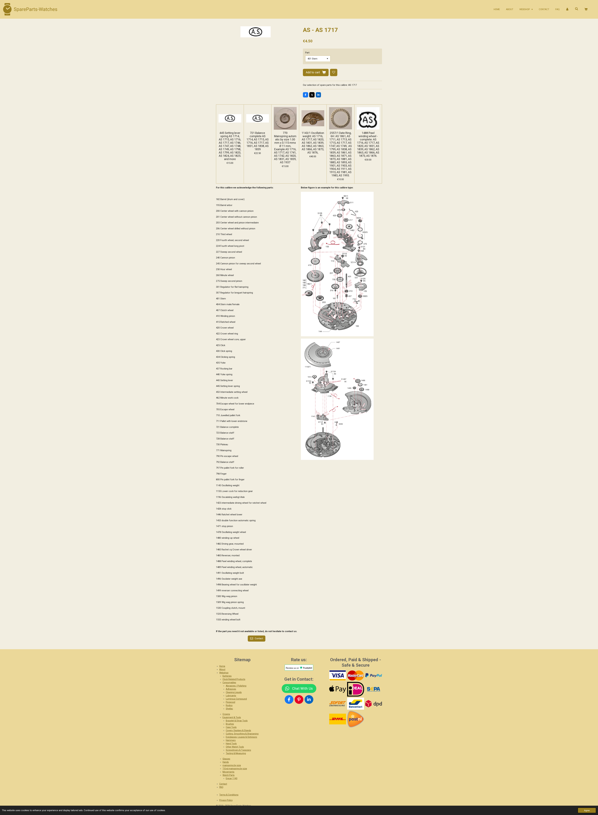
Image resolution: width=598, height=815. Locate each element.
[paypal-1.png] (373, 675)
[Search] (576, 9)
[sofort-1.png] (337, 703)
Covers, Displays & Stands (238, 730)
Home (222, 666)
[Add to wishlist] (333, 72)
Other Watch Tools (235, 747)
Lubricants (231, 695)
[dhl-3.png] (337, 719)
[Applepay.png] (337, 689)
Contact (223, 784)
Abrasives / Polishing (236, 686)
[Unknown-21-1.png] (356, 703)
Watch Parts (229, 775)
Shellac (229, 708)
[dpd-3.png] (373, 703)
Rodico (229, 705)
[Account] (567, 9)
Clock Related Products (234, 679)
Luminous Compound (236, 699)
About (222, 669)
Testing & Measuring (236, 753)
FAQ (221, 787)
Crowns (226, 714)
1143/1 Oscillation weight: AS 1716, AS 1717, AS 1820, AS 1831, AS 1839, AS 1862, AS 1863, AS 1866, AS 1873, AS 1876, (313, 142)
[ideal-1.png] (356, 689)
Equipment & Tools (232, 717)
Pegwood (230, 702)
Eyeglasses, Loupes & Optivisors (241, 737)
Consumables (229, 682)
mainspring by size (232, 765)
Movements (228, 772)
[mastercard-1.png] (356, 675)
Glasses (226, 759)
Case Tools (231, 727)
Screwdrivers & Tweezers (238, 750)
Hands (226, 762)
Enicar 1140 (231, 778)
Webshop (223, 672)
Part (307, 52)
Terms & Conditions (228, 795)
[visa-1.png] (337, 675)
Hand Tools (231, 743)
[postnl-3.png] (356, 719)
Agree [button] (587, 810)
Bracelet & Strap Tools (237, 720)
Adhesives (231, 689)
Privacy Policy (226, 800)
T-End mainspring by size (235, 768)
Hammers (231, 740)
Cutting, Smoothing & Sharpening (242, 733)
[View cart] (585, 9)
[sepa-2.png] (373, 689)
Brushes (230, 724)
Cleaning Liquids (234, 692)
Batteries (227, 676)
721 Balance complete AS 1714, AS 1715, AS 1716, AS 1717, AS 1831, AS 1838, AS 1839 (258, 141)
